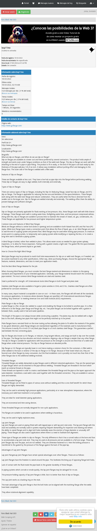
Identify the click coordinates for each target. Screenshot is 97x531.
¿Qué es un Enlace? (8, 528)
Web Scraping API (8, 517)
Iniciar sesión (9, 12)
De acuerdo (75, 521)
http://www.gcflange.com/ (12, 126)
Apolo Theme (6, 521)
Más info (78, 516)
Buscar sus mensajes (9, 93)
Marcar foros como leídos (46, 520)
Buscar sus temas (8, 102)
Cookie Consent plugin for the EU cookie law (75, 526)
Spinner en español (8, 525)
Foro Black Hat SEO (8, 20)
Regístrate (25, 12)
